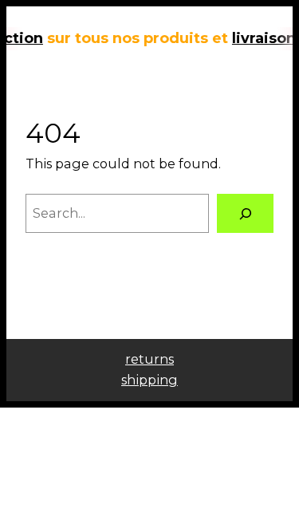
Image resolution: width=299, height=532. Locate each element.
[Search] (245, 214)
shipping (149, 380)
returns (149, 359)
